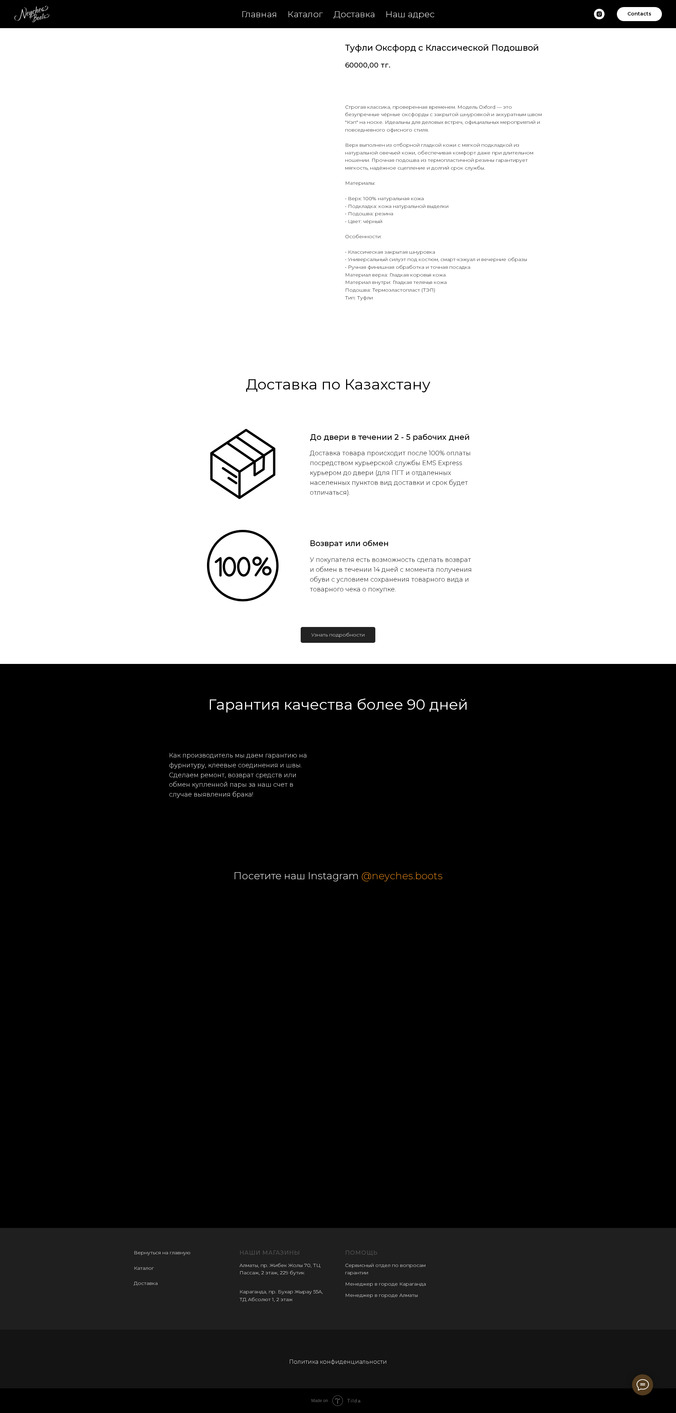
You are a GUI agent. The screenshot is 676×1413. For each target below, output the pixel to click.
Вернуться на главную (162, 1252)
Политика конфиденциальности (338, 1361)
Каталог (305, 14)
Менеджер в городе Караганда (385, 1284)
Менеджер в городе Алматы (381, 1295)
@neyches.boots (402, 876)
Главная (259, 14)
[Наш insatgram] (599, 14)
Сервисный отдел (367, 1265)
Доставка (354, 14)
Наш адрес (410, 14)
